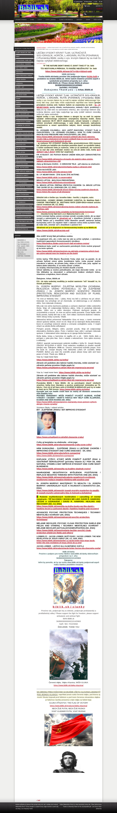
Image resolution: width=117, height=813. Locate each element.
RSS (96, 1)
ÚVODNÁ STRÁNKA (41, 47)
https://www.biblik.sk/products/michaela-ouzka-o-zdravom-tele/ (64, 167)
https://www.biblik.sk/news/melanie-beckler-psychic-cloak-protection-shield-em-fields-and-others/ (64, 531)
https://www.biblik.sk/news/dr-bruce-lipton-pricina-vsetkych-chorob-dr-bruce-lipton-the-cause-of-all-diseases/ (68, 191)
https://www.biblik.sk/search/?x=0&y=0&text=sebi (68, 71)
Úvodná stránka (78, 1)
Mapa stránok (89, 1)
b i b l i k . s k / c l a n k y (68, 606)
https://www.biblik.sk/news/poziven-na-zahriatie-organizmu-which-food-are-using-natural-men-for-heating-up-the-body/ (68, 252)
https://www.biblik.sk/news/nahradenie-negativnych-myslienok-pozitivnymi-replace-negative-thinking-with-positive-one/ (66, 478)
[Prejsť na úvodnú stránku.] (33, 8)
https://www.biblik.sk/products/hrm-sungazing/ (58, 453)
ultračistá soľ (65, 218)
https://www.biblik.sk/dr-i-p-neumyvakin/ (54, 177)
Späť (38, 800)
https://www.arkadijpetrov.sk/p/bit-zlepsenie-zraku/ (60, 437)
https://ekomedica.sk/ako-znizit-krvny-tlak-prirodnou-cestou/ (63, 243)
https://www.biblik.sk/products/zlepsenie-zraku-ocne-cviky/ (64, 444)
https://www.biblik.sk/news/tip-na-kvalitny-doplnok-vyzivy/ (64, 469)
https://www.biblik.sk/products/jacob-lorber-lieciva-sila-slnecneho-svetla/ (69, 548)
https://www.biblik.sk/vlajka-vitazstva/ (68, 685)
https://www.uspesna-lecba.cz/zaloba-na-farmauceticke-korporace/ (66, 212)
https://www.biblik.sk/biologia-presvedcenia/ (56, 182)
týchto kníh (92, 76)
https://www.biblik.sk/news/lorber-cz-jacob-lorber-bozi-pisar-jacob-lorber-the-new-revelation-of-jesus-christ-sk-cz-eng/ (66, 542)
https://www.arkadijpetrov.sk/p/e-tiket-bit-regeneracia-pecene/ (65, 367)
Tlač (101, 1)
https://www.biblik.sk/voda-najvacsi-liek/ (54, 172)
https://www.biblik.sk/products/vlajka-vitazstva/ (68, 706)
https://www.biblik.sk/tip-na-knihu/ (52, 360)
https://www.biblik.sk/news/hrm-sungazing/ (55, 455)
